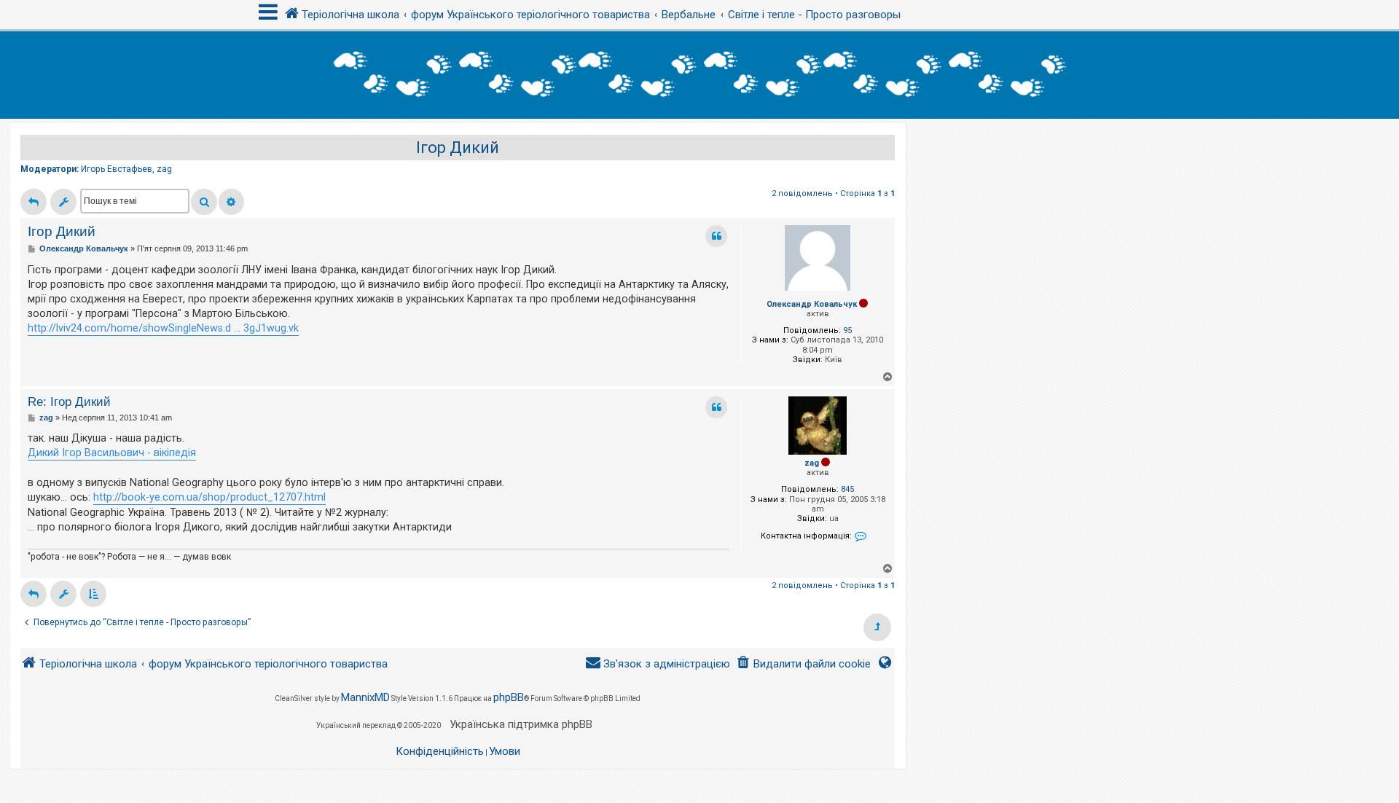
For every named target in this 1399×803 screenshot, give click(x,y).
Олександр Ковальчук (812, 304)
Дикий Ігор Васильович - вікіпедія (112, 452)
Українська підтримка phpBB (521, 724)
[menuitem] (803, 664)
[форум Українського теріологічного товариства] (699, 75)
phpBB (508, 697)
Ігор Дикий (457, 147)
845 (847, 489)
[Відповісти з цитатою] (716, 236)
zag (164, 169)
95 (847, 330)
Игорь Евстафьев (116, 169)
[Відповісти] (33, 202)
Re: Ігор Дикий (69, 401)
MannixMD (365, 697)
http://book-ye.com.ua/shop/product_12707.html (209, 497)
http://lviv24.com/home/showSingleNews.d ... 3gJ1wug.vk (163, 328)
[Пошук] (204, 202)
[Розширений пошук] (231, 202)
